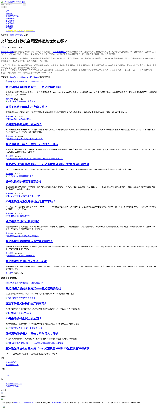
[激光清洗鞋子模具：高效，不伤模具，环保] (24, 139)
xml (7, 373)
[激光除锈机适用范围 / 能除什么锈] (20, 256)
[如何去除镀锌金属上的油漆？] (18, 119)
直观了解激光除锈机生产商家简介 (26, 106)
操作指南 (9, 26)
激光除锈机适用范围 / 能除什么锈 (26, 261)
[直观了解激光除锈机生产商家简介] (20, 101)
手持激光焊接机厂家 (14, 384)
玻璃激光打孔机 (12, 386)
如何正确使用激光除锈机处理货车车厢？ (31, 201)
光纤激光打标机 (7, 52)
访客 (3, 47)
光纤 (54, 52)
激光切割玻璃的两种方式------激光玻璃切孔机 (33, 87)
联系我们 (9, 28)
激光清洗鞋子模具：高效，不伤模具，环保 (32, 144)
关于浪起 (9, 14)
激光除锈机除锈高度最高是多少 (25, 181)
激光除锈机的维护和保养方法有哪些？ (29, 241)
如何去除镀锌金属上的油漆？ (24, 124)
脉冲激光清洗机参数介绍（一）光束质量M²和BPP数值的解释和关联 (47, 164)
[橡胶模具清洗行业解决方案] (18, 216)
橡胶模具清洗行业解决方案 (22, 221)
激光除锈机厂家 (12, 365)
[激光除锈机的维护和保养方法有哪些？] (22, 236)
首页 (7, 11)
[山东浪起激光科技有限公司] (13, 2)
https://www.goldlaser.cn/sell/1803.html (24, 77)
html (7, 375)
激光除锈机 (10, 18)
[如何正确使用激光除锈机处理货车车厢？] (23, 196)
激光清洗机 (10, 23)
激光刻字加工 (11, 362)
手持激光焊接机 (12, 16)
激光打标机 (10, 21)
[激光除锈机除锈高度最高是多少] (19, 176)
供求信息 (19, 35)
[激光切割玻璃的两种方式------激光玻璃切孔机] (25, 82)
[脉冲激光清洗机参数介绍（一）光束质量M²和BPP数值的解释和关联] (34, 159)
